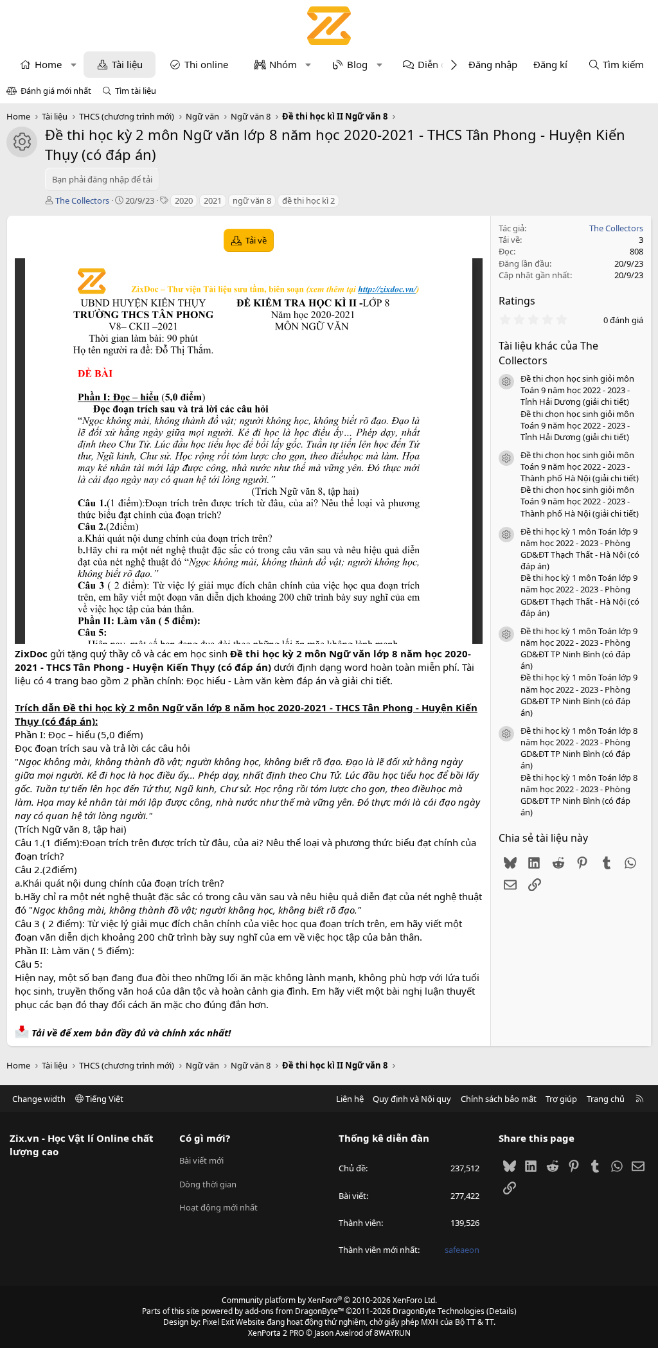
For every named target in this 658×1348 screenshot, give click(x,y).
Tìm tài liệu (135, 90)
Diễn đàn (438, 64)
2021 (213, 200)
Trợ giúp (561, 1098)
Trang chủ (606, 1098)
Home (48, 64)
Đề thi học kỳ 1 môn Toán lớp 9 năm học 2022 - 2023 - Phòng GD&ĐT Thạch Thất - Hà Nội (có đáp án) (579, 549)
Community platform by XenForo (329, 1300)
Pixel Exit (218, 1322)
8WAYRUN (392, 1332)
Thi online (206, 64)
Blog (357, 64)
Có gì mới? (204, 1137)
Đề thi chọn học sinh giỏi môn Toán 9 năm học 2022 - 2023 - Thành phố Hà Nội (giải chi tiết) (579, 466)
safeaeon (462, 1249)
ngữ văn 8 (252, 200)
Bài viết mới (201, 1160)
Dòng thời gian (207, 1184)
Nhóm (283, 64)
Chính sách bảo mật (499, 1098)
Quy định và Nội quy (412, 1098)
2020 (184, 200)
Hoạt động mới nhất (218, 1207)
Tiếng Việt (103, 1098)
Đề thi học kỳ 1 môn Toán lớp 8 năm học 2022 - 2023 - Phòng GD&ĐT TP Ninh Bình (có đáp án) (578, 748)
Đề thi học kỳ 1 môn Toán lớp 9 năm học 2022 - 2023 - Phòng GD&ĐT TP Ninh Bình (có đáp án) (578, 648)
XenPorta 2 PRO (276, 1332)
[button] (74, 64)
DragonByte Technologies (439, 1311)
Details (501, 1311)
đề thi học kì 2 (308, 200)
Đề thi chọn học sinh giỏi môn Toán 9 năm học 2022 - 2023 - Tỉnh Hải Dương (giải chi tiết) (577, 390)
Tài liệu (127, 64)
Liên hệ (350, 1098)
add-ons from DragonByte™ (294, 1311)
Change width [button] (39, 1098)
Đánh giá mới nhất (56, 90)
